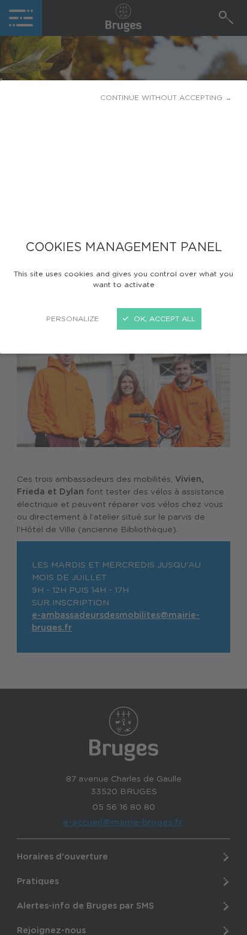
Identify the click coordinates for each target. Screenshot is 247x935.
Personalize (72, 318)
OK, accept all (163, 318)
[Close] (123, 467)
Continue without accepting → (166, 97)
